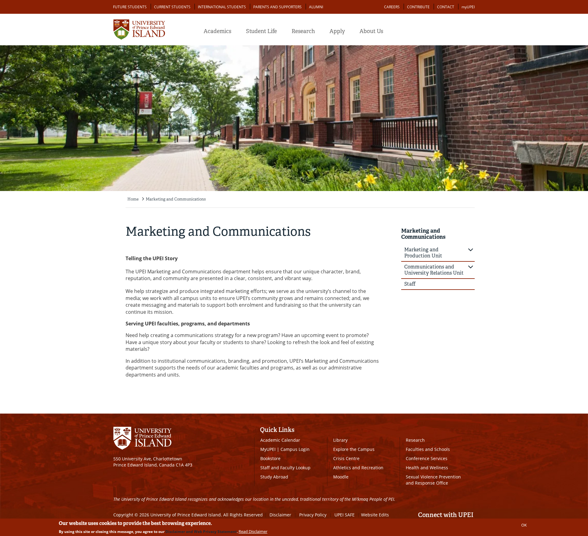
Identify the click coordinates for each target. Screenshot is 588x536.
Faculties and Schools (428, 449)
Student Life (261, 31)
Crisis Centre (346, 458)
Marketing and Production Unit (423, 252)
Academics (217, 31)
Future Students (130, 6)
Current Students (172, 6)
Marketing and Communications (176, 199)
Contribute (418, 6)
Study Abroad (274, 477)
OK (524, 525)
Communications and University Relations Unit (434, 270)
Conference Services (426, 458)
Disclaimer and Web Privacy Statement (201, 531)
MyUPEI (268, 449)
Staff (410, 284)
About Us (371, 31)
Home (133, 199)
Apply (337, 31)
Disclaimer (280, 515)
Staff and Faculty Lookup (285, 467)
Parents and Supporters (277, 6)
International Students (222, 6)
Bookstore (270, 458)
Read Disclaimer (253, 531)
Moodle (341, 477)
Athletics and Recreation (358, 467)
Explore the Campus (354, 449)
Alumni (316, 6)
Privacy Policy (312, 515)
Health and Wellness (427, 467)
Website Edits (375, 515)
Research (303, 31)
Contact (445, 6)
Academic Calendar (280, 440)
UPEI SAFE (344, 515)
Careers (392, 6)
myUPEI (468, 6)
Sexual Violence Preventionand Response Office (433, 480)
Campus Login (295, 449)
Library (340, 440)
